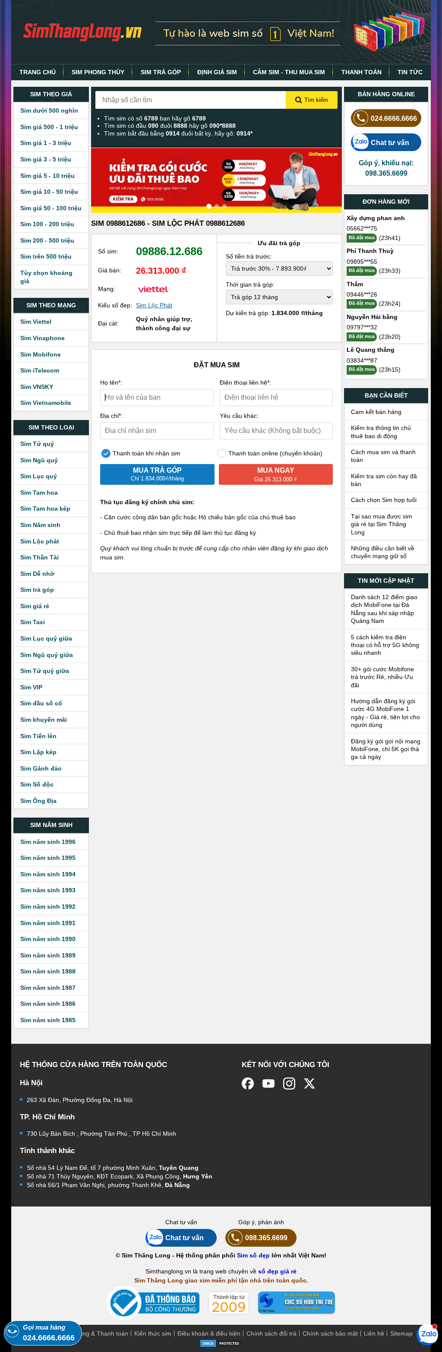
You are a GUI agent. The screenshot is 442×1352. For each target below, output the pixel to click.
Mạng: (106, 288)
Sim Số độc (37, 784)
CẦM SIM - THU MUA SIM (289, 72)
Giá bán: (109, 270)
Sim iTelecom (39, 370)
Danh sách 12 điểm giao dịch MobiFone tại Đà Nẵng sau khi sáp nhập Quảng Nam (384, 609)
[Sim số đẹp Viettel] (153, 288)
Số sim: (108, 251)
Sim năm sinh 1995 (48, 857)
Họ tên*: (111, 382)
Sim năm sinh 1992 (48, 906)
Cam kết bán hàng (376, 411)
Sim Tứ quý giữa (44, 670)
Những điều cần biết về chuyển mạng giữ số (382, 552)
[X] (310, 1083)
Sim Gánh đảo (41, 768)
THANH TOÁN (361, 72)
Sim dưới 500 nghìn (49, 110)
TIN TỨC (410, 72)
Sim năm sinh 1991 (48, 922)
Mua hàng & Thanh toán (95, 1333)
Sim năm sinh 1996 (48, 841)
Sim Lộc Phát (154, 305)
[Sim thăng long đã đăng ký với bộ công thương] (153, 1303)
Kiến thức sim (152, 1333)
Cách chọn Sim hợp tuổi (384, 499)
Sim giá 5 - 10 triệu (47, 175)
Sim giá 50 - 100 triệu (51, 208)
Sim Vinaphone (42, 338)
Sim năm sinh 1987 (48, 987)
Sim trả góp (37, 589)
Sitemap (401, 1333)
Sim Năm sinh (40, 524)
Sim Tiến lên (38, 736)
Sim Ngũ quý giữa (46, 654)
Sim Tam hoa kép (45, 508)
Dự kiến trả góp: (274, 313)
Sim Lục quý (38, 476)
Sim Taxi (32, 622)
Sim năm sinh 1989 (48, 955)
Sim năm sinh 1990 (48, 938)
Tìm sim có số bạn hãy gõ (155, 118)
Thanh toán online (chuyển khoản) (274, 453)
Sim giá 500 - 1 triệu (49, 126)
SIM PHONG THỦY (98, 72)
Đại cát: (108, 323)
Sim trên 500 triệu (46, 256)
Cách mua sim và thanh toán (383, 456)
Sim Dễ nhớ (37, 573)
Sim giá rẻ (34, 606)
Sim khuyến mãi (43, 719)
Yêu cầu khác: (239, 415)
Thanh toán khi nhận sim (145, 453)
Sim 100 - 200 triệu (47, 224)
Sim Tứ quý (37, 443)
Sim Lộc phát (39, 541)
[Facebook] (248, 1083)
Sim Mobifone (40, 354)
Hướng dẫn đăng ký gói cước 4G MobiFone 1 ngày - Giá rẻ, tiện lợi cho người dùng (385, 713)
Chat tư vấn (390, 142)
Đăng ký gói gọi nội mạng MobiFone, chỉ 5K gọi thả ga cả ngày (385, 749)
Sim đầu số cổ (41, 703)
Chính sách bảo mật (330, 1333)
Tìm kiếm (316, 100)
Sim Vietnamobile (45, 402)
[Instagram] (289, 1083)
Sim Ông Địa (38, 800)
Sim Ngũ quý (39, 460)
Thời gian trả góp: (250, 284)
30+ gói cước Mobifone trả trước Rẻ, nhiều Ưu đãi (382, 677)
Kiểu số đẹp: (115, 305)
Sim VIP (31, 687)
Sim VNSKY (36, 386)
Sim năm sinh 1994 (48, 874)
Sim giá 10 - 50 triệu (49, 191)
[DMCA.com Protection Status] (221, 1342)
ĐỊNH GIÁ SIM (217, 72)
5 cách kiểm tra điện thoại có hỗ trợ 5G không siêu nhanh (385, 645)
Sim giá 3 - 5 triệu (45, 159)
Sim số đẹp (253, 1255)
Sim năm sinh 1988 (48, 971)
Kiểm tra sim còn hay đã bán (384, 480)
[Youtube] (268, 1083)
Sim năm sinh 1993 (48, 890)
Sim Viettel (35, 321)
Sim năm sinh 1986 (48, 1003)
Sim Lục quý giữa (46, 638)
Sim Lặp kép (38, 752)
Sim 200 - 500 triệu (47, 240)
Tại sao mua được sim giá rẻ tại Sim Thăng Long (381, 524)
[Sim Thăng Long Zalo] (427, 1334)
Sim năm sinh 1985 (48, 1020)
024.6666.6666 (394, 118)
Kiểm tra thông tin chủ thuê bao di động (381, 431)
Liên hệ (374, 1333)
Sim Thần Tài (39, 557)
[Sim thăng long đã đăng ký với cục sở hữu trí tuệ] (296, 1302)
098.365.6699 (266, 1237)
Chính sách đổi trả (271, 1333)
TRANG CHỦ (37, 72)
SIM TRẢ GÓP (161, 72)
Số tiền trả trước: (249, 256)
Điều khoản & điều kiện (208, 1333)
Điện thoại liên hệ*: (245, 382)
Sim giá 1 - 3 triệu (45, 142)
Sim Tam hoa (39, 492)
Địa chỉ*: (111, 415)
